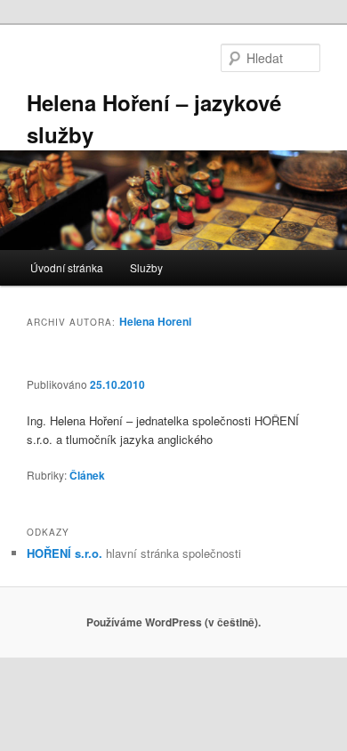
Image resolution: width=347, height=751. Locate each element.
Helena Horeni (155, 321)
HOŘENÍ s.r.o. (64, 553)
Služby (146, 267)
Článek (87, 475)
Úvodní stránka (66, 267)
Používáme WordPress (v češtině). (173, 622)
